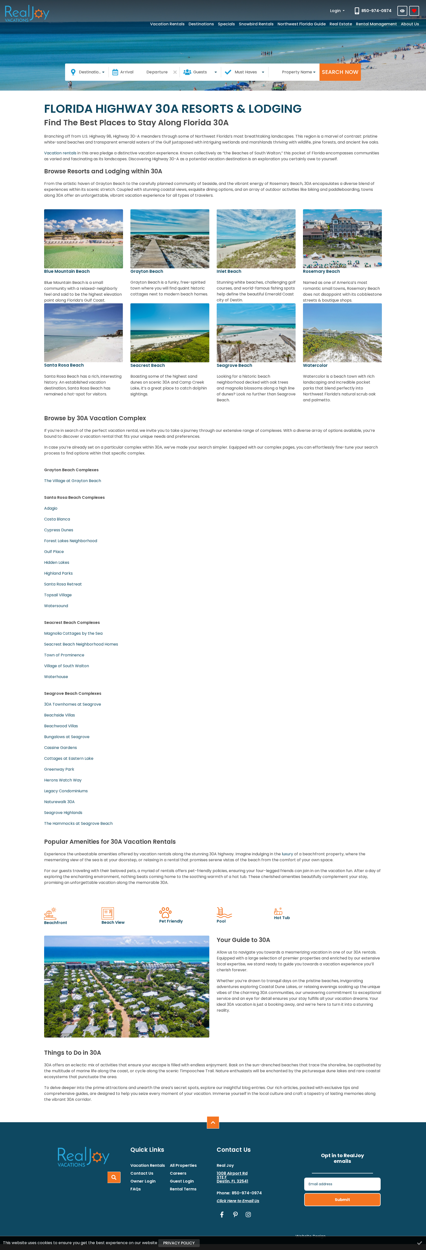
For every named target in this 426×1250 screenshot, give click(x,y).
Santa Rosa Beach (64, 365)
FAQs (135, 1189)
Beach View (113, 922)
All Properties (183, 1166)
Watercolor (315, 365)
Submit (342, 1199)
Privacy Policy (179, 1243)
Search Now (340, 72)
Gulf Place (54, 551)
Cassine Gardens (60, 747)
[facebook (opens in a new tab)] (223, 1214)
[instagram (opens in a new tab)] (248, 1214)
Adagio (50, 508)
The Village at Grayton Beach (72, 481)
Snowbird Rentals (256, 24)
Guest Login (182, 1181)
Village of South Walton (66, 666)
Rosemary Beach (321, 271)
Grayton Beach (146, 271)
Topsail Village (58, 595)
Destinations (201, 24)
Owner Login (143, 1181)
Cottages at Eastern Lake (68, 758)
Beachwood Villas (61, 726)
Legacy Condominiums (66, 791)
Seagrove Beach (234, 365)
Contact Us (141, 1173)
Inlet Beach (229, 271)
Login (336, 11)
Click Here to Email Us (238, 1201)
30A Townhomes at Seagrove (72, 704)
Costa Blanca (57, 519)
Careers (178, 1173)
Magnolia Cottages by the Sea (73, 633)
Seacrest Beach (147, 365)
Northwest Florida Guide (302, 24)
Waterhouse (56, 677)
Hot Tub (282, 918)
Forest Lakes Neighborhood (70, 541)
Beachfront (55, 922)
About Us (410, 24)
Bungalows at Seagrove (66, 737)
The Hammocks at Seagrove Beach (78, 823)
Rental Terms (183, 1189)
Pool (221, 921)
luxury (287, 854)
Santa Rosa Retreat (63, 584)
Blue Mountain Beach (67, 271)
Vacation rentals (60, 153)
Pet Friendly (171, 921)
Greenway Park (59, 769)
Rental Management (376, 24)
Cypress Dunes (58, 530)
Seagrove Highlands (63, 812)
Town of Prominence (64, 655)
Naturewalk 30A (59, 802)
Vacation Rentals (167, 24)
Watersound (56, 606)
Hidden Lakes (56, 562)
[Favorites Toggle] (414, 11)
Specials (226, 24)
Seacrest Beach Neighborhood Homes (81, 644)
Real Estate (341, 24)
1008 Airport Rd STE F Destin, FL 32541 (232, 1177)
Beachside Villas (59, 715)
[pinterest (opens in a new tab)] (235, 1214)
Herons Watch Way (63, 780)
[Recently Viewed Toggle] (402, 11)
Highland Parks (58, 573)
